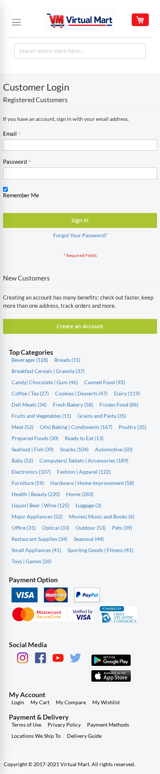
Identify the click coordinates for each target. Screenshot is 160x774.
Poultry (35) (132, 427)
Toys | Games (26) (31, 561)
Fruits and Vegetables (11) (41, 416)
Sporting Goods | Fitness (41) (100, 550)
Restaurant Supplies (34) (39, 539)
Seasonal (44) (89, 539)
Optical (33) (55, 527)
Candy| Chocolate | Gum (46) (45, 382)
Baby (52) (22, 460)
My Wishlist (106, 702)
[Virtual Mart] (80, 21)
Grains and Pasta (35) (101, 416)
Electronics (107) (31, 472)
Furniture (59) (28, 483)
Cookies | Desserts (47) (81, 393)
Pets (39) (122, 527)
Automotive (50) (113, 449)
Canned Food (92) (104, 382)
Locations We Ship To (36, 736)
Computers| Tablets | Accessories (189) (83, 460)
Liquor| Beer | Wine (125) (40, 505)
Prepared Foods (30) (35, 438)
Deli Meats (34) (29, 404)
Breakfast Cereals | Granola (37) (48, 371)
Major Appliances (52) (37, 516)
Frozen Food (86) (118, 404)
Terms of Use (26, 724)
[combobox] (80, 51)
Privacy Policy (64, 724)
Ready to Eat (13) (84, 438)
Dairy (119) (127, 393)
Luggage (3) (88, 505)
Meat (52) (22, 427)
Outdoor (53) (91, 527)
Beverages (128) (30, 360)
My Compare (71, 702)
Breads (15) (67, 360)
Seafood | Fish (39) (33, 449)
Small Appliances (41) (36, 550)
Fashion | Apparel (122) (84, 472)
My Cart (40, 702)
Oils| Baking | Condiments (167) (76, 427)
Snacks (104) (74, 449)
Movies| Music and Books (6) (101, 516)
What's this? (15, 202)
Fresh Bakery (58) (73, 404)
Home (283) (79, 494)
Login (18, 702)
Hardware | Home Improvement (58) (92, 483)
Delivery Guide (84, 736)
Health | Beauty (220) (36, 494)
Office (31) (24, 527)
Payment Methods (108, 724)
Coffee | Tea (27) (30, 393)
